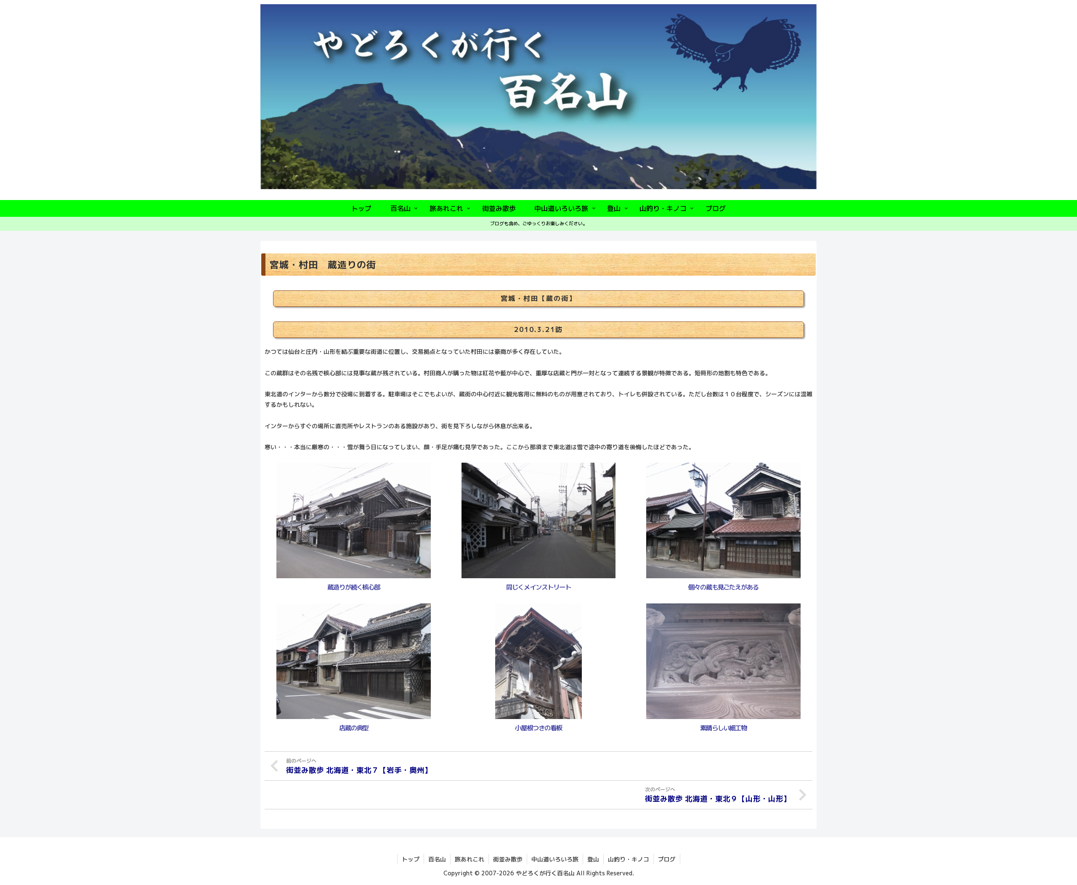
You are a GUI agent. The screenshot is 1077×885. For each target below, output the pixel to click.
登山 (593, 859)
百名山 (437, 859)
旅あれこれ (469, 859)
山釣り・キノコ (628, 859)
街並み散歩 (508, 859)
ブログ (667, 859)
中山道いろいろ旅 (554, 859)
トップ (410, 859)
